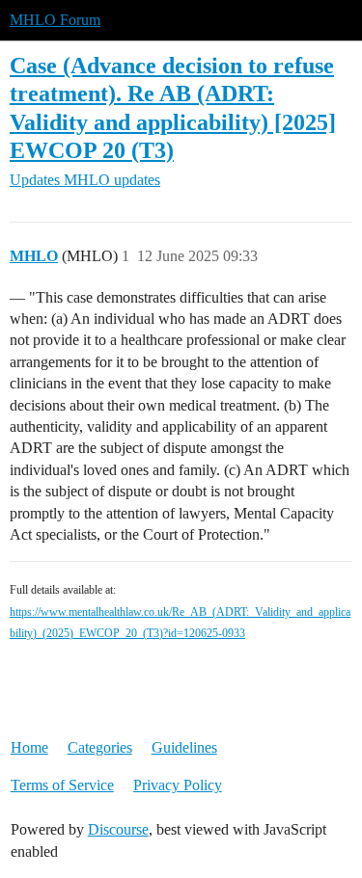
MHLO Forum (55, 20)
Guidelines (184, 747)
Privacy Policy (177, 785)
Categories (100, 747)
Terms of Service (62, 785)
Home (29, 747)
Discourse (118, 829)
